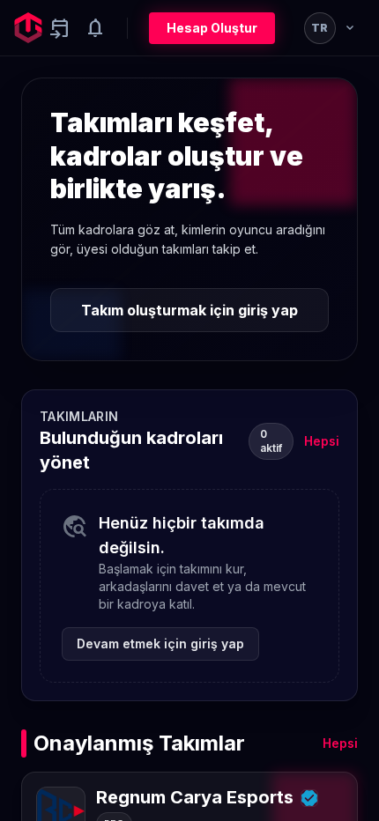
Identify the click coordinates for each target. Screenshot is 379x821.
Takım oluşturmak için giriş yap (189, 310)
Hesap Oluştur (212, 27)
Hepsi (321, 440)
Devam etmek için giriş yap (160, 643)
